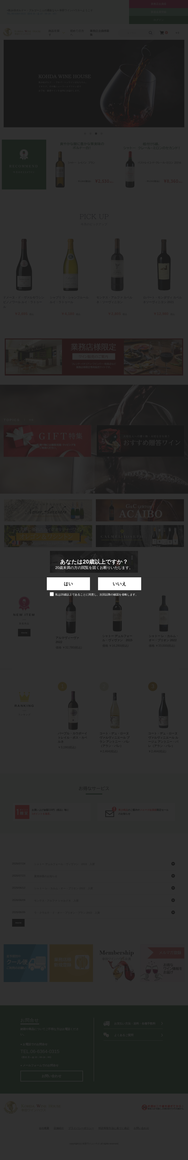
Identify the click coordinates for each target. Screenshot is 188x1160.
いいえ (119, 583)
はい (68, 583)
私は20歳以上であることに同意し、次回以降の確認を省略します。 (96, 594)
